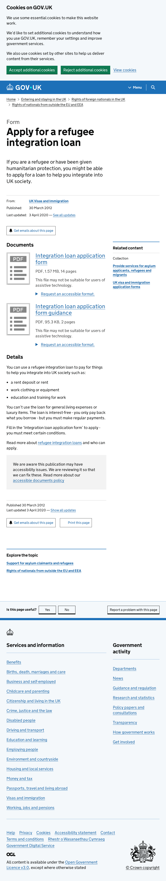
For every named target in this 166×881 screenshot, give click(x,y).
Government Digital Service (30, 845)
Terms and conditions (25, 839)
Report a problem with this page (133, 610)
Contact (108, 832)
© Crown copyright (143, 867)
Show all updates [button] (63, 510)
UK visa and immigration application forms (131, 284)
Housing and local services (29, 768)
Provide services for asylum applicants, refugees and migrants (134, 270)
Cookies (43, 832)
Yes (50, 610)
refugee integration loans (60, 442)
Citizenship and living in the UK (33, 700)
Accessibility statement (75, 832)
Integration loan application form (70, 259)
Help (10, 832)
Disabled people (20, 720)
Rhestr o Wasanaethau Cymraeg (76, 839)
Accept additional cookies (32, 69)
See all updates (64, 215)
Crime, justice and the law (29, 710)
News (118, 678)
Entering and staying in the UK (43, 99)
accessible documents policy (38, 480)
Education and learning (26, 739)
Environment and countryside (32, 759)
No (70, 610)
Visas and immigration (25, 797)
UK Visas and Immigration (49, 201)
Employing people (22, 749)
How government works (134, 732)
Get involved (124, 741)
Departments (124, 668)
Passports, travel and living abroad (37, 788)
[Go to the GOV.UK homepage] (24, 87)
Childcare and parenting (27, 691)
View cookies (124, 70)
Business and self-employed (31, 681)
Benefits (13, 662)
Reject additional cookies (85, 69)
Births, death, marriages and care (35, 671)
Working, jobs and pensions (30, 807)
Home (11, 99)
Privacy (25, 832)
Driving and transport (25, 730)
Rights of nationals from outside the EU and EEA (47, 105)
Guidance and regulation (134, 687)
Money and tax (19, 778)
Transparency (125, 722)
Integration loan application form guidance (70, 309)
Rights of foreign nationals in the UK (98, 99)
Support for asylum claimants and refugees (39, 563)
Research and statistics (134, 697)
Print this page (78, 523)
